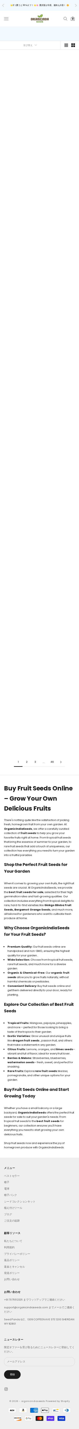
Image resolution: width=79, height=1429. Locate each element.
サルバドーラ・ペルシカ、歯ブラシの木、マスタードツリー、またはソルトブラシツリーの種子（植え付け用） (20, 541)
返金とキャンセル (14, 1267)
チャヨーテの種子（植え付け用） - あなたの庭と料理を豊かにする (20, 278)
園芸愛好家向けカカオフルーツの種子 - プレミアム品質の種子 (59, 453)
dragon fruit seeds (26, 1040)
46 (52, 762)
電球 (6, 1189)
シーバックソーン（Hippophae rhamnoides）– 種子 (20, 717)
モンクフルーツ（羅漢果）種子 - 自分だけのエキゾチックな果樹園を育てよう (20, 453)
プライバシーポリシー (17, 1254)
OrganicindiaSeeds (20, 96)
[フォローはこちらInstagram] (6, 1389)
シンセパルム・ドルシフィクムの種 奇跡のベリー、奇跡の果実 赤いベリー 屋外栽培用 (59, 366)
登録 (12, 1374)
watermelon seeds (20, 1062)
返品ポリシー (12, 1260)
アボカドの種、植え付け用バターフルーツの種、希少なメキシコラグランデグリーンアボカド (20, 190)
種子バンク (10, 1195)
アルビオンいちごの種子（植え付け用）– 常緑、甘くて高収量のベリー (20, 102)
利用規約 (9, 1247)
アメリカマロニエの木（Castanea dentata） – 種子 (58, 629)
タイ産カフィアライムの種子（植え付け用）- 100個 (59, 717)
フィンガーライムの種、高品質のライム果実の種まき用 (59, 278)
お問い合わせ (12, 1279)
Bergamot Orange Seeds (32, 910)
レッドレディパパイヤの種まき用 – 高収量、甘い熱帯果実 (59, 541)
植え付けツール (13, 1208)
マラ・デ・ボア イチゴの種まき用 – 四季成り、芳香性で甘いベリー (59, 102)
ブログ (8, 1214)
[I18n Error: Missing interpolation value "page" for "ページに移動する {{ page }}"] (61, 762)
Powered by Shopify (58, 1401)
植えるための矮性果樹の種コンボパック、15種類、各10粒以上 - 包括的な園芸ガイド (59, 190)
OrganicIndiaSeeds (32, 1112)
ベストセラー (12, 1176)
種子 (6, 1182)
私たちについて (13, 1241)
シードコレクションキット (19, 1201)
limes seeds (64, 1049)
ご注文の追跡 (12, 1221)
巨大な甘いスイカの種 (20, 366)
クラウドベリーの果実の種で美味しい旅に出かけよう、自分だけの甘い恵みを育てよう (20, 629)
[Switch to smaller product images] (73, 45)
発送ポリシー (12, 1273)
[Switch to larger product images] (66, 45)
